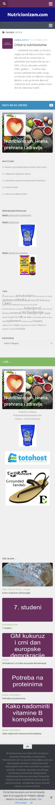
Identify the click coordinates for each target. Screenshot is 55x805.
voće (13, 329)
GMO (7, 304)
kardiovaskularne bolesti (13, 309)
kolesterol (32, 308)
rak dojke (27, 317)
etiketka (20, 300)
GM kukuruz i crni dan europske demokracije (24, 663)
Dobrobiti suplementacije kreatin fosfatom (25, 180)
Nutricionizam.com (27, 14)
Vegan (27, 589)
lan (3, 313)
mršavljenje (33, 312)
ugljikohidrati (7, 325)
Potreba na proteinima (13, 698)
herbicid (15, 304)
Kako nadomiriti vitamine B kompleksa (21, 733)
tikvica (30, 321)
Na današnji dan (10, 625)
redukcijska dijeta (39, 317)
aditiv (7, 296)
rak (20, 316)
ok (31, 802)
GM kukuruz (42, 300)
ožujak (47, 313)
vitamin (34, 325)
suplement (13, 321)
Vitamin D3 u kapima (15, 253)
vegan (16, 325)
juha (34, 305)
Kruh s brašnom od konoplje (16, 593)
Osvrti (5, 660)
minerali (15, 313)
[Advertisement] (27, 530)
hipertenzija (24, 305)
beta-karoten (40, 296)
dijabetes (8, 300)
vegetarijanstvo (25, 325)
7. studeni (7, 628)
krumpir (49, 309)
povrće (14, 317)
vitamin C (42, 325)
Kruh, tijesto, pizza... (12, 589)
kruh (43, 309)
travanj (37, 321)
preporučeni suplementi (16, 215)
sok (3, 321)
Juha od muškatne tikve (16, 194)
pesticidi (6, 317)
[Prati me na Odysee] (51, 105)
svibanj (24, 321)
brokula (49, 296)
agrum (12, 296)
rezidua (49, 317)
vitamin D (6, 329)
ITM (30, 305)
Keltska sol (10, 222)
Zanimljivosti (21, 40)
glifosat (31, 300)
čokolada (20, 328)
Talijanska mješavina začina (18, 174)
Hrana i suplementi (11, 695)
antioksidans (25, 295)
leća (8, 313)
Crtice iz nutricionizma (30, 45)
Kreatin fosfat (11, 187)
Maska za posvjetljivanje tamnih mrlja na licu (26, 167)
